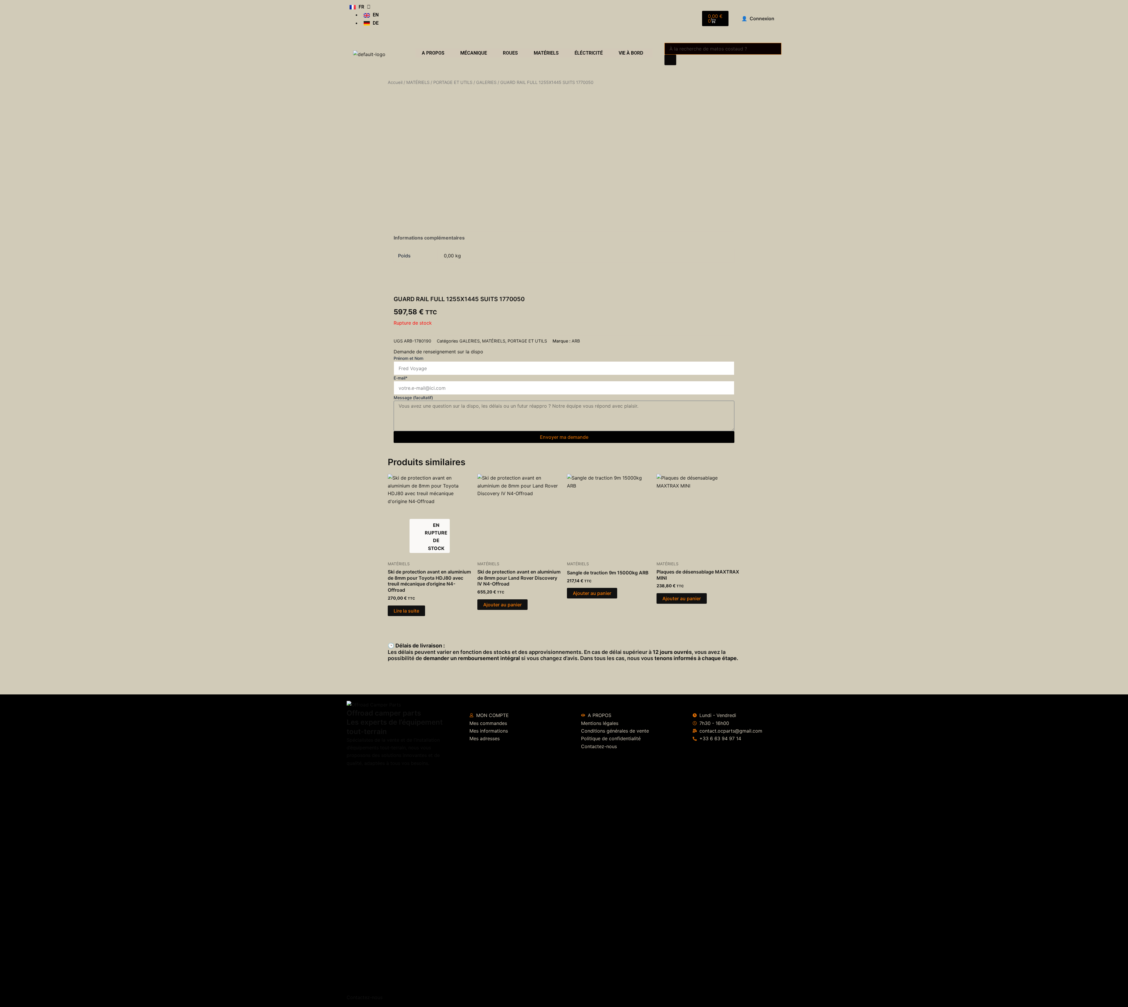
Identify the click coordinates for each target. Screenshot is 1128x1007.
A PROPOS (433, 53)
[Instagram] (396, 989)
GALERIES (486, 82)
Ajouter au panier (502, 605)
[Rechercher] (670, 60)
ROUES (510, 53)
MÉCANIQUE (473, 53)
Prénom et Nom (408, 358)
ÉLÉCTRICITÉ (589, 53)
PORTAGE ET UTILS (452, 82)
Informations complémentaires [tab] (429, 238)
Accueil (395, 82)
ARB (576, 340)
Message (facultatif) (413, 397)
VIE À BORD (631, 53)
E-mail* (400, 377)
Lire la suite (406, 611)
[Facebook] (396, 873)
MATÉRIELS (546, 53)
